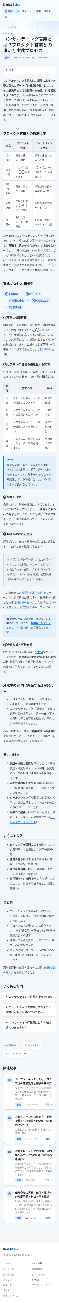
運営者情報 (37, 1269)
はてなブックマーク (17, 1053)
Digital (11, 4)
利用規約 (36, 1279)
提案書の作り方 (25, 602)
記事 (38, 11)
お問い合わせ (38, 1274)
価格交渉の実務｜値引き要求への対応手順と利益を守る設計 (33, 1194)
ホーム (6, 27)
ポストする (33, 1045)
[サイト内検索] (6, 17)
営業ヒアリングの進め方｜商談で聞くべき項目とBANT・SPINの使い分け (33, 1121)
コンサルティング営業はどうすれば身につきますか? (28, 1025)
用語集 (47, 11)
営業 (7, 57)
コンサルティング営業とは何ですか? (30, 996)
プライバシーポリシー (42, 1285)
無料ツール (13, 11)
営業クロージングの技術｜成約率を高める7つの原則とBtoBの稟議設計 (33, 1155)
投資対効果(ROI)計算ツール (38, 592)
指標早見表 (8, 1274)
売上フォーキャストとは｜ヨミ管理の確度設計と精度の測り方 (33, 1081)
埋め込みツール (10, 1295)
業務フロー (27, 11)
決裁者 (39, 652)
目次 (11, 69)
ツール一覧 (8, 1269)
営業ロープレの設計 (28, 807)
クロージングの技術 (18, 607)
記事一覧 (7, 1285)
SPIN (33, 376)
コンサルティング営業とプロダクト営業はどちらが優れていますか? (28, 1009)
